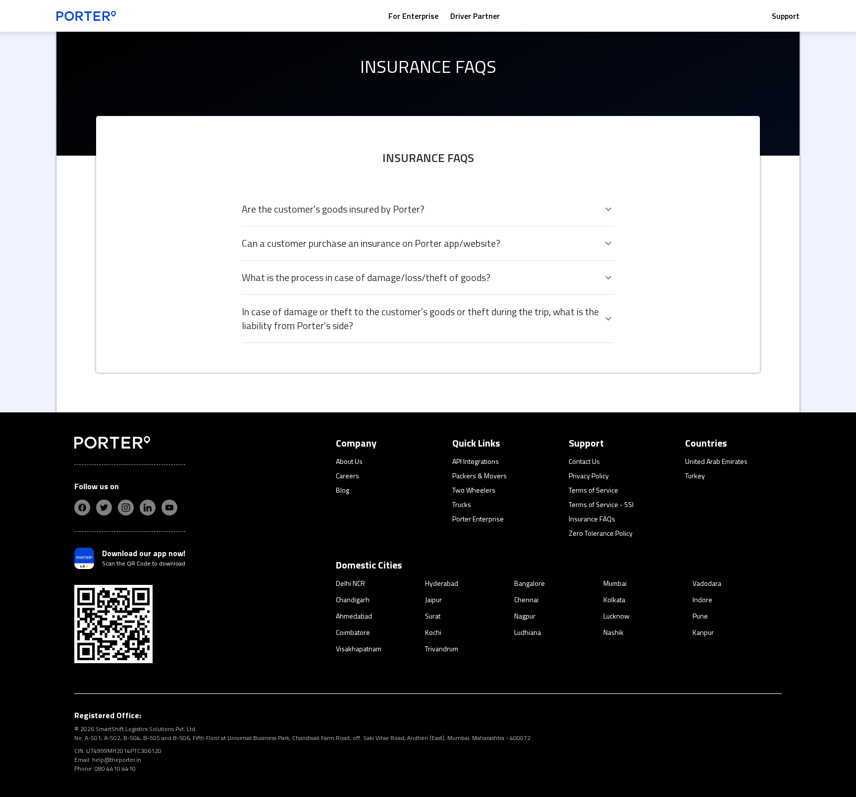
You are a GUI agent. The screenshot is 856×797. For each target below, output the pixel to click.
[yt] (169, 507)
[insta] (126, 507)
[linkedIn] (148, 507)
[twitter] (104, 507)
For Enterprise (413, 16)
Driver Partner (475, 16)
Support (786, 16)
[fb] (82, 507)
